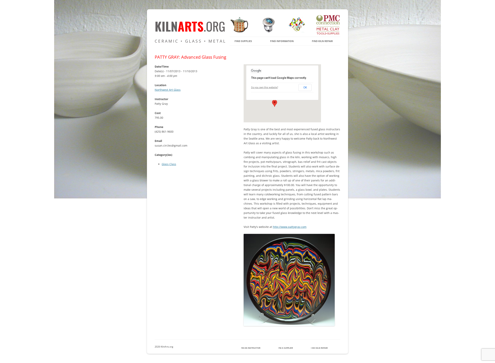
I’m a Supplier (285, 348)
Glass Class (169, 164)
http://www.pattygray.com (289, 227)
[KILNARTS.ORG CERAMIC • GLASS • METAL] (267, 32)
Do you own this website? (264, 87)
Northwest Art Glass (168, 90)
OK (305, 87)
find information (282, 41)
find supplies (243, 41)
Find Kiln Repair (322, 41)
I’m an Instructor (250, 348)
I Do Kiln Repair (319, 348)
